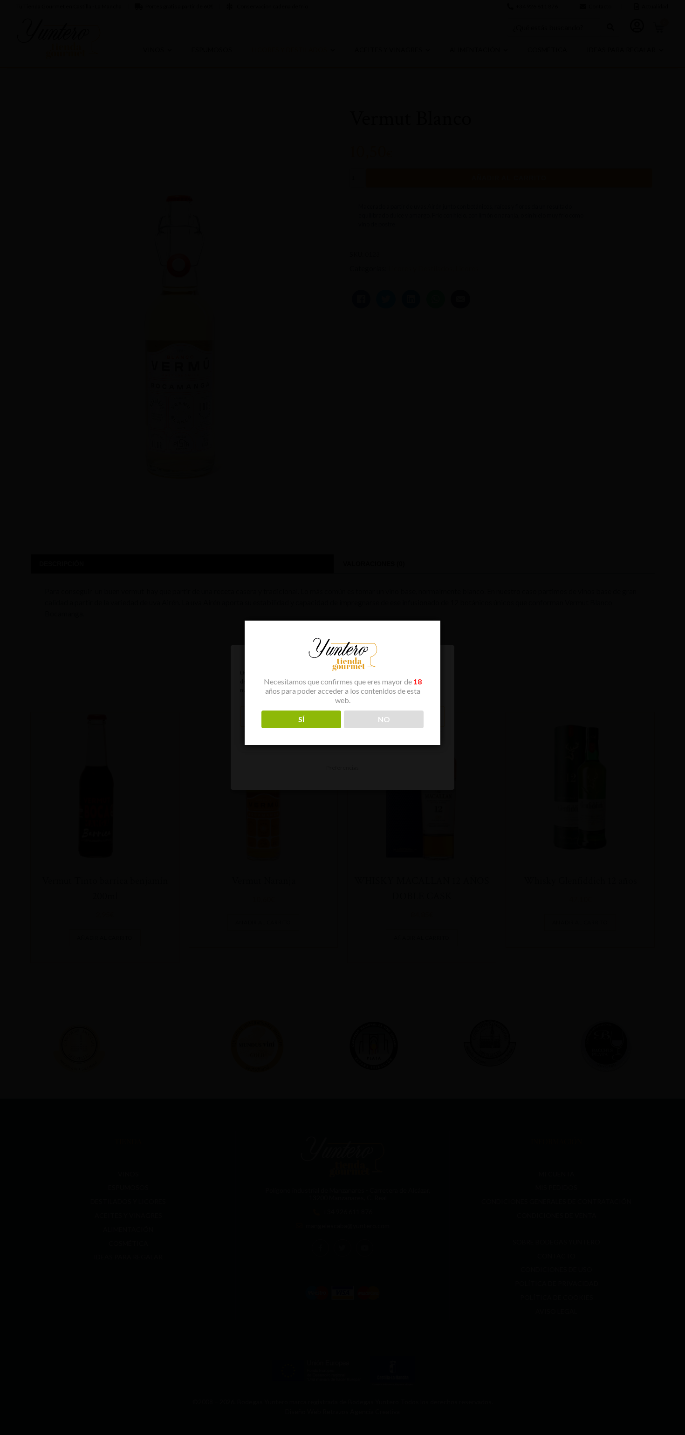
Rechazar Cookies (342, 741)
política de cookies (283, 690)
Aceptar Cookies (342, 716)
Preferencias (342, 767)
